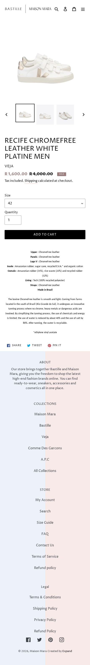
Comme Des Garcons (45, 448)
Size (7, 195)
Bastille (45, 425)
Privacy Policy (45, 620)
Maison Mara (45, 414)
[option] (25, 113)
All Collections (45, 471)
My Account (45, 500)
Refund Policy (45, 631)
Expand (67, 651)
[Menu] (82, 8)
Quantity (11, 212)
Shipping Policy (45, 608)
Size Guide (45, 522)
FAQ (45, 534)
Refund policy (45, 568)
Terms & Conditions (45, 597)
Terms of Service (45, 556)
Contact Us (45, 545)
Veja (45, 437)
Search (45, 511)
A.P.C (45, 459)
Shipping (30, 181)
